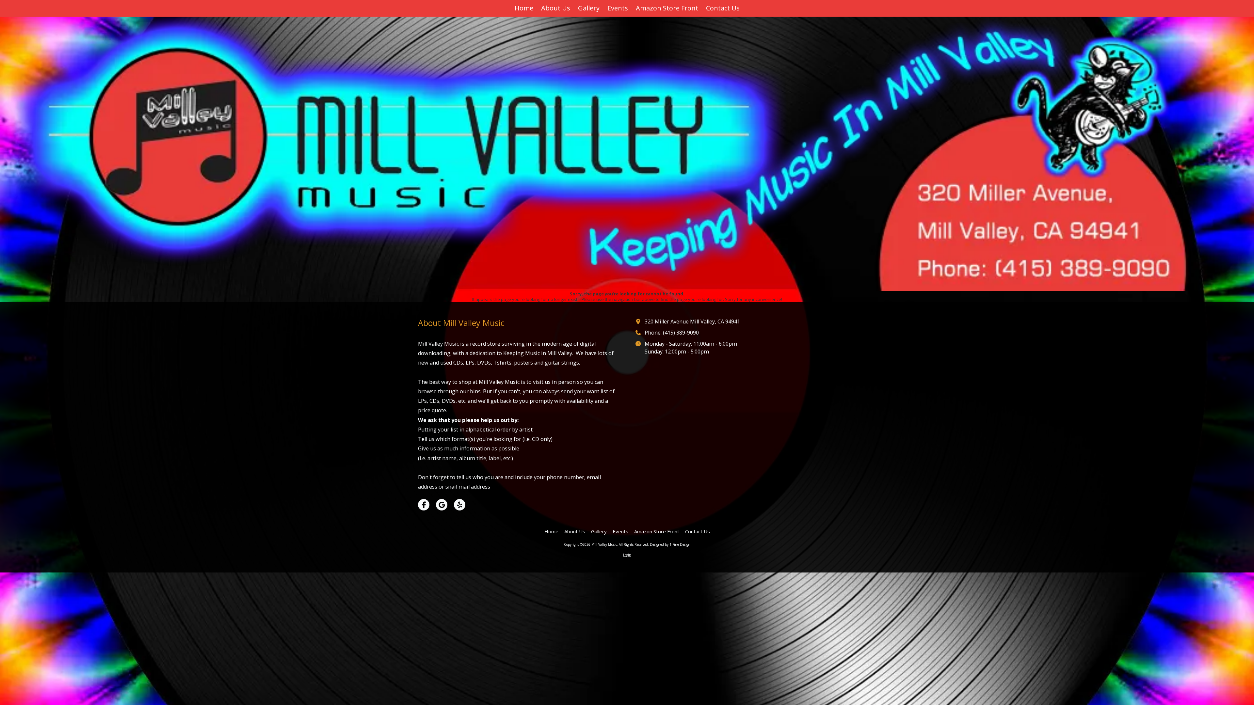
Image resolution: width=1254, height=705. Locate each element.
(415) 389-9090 (681, 332)
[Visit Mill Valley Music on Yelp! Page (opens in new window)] (459, 504)
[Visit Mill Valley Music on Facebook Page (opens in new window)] (423, 504)
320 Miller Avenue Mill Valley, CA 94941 (692, 321)
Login (627, 555)
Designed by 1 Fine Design (670, 544)
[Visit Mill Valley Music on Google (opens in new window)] (441, 504)
